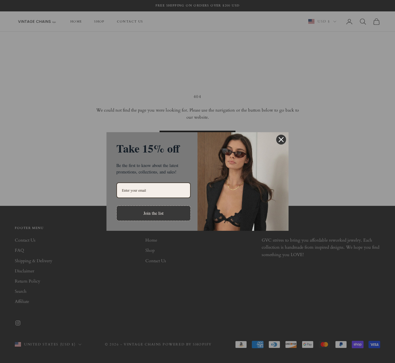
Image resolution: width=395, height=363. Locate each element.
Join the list (153, 213)
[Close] (281, 139)
